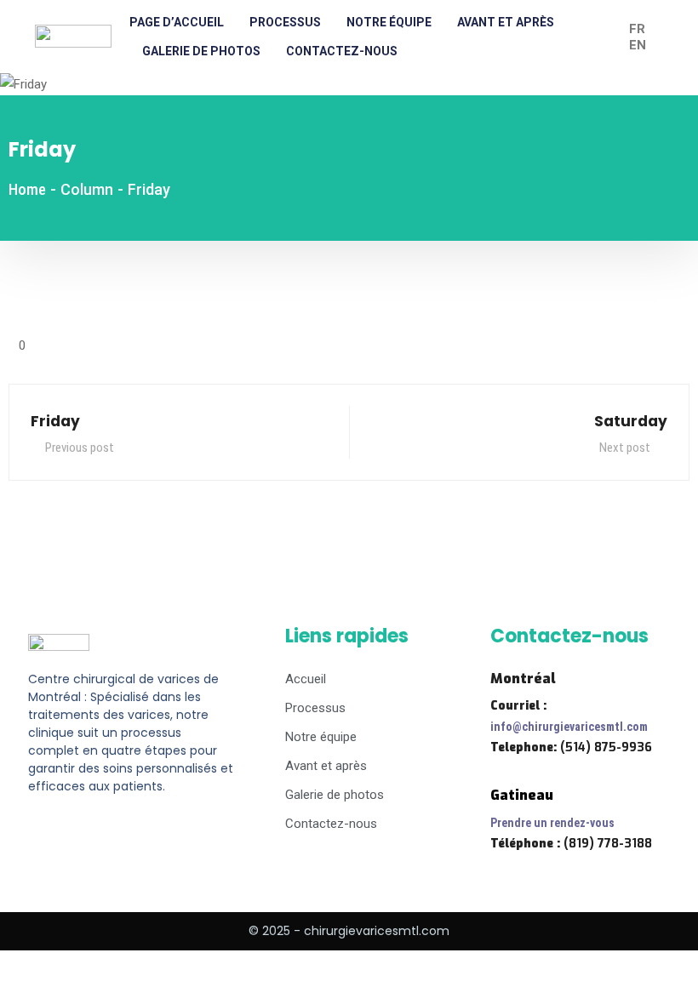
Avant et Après (505, 22)
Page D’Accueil (176, 22)
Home (27, 189)
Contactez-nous (342, 51)
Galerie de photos (201, 51)
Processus (285, 22)
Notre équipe (389, 22)
